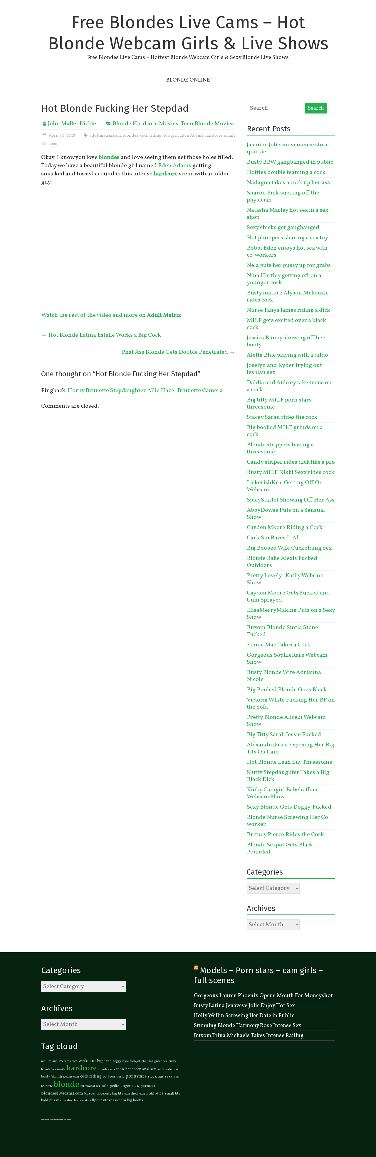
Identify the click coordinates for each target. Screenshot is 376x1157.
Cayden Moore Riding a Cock (285, 528)
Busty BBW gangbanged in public (290, 162)
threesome (104, 1094)
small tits (172, 1093)
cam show (131, 1094)
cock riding (151, 135)
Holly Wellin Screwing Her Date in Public (244, 1015)
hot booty (133, 1069)
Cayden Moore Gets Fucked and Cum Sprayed (288, 596)
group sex (160, 1061)
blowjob (135, 1061)
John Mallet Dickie (72, 124)
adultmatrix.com (105, 135)
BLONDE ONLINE (188, 80)
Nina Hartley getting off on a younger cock (284, 279)
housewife (58, 1069)
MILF (159, 1094)
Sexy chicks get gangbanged (283, 227)
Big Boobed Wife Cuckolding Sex (289, 548)
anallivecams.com (64, 1061)
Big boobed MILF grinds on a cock (285, 431)
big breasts (81, 1100)
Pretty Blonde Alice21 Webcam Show (286, 721)
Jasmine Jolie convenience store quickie (288, 148)
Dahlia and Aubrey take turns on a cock (289, 386)
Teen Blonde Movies (207, 124)
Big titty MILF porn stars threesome (279, 403)
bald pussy (50, 1100)
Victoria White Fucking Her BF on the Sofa (291, 703)
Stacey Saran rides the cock (282, 417)
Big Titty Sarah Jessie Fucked (284, 735)
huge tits (104, 1061)
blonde (66, 1085)
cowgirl (170, 135)
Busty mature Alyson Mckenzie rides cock (288, 296)
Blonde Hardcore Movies (145, 124)
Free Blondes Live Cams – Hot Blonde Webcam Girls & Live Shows (188, 33)
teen (53, 144)
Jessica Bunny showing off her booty (286, 341)
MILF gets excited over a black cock (286, 324)
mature (46, 1061)
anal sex (149, 1069)
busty (45, 1076)
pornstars (136, 1076)
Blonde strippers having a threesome (280, 448)
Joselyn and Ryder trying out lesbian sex (284, 369)
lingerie (127, 1086)
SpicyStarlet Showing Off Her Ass (291, 500)
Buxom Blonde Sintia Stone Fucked (282, 631)
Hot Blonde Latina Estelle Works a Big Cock (101, 335)
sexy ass (172, 1076)
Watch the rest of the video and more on (111, 315)
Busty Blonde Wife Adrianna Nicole (284, 676)
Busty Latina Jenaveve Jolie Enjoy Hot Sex (244, 1005)
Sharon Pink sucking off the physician (283, 196)
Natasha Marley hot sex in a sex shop (287, 213)
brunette (47, 1086)
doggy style (121, 1061)
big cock (89, 1094)
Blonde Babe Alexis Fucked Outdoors (282, 562)
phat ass (147, 1061)
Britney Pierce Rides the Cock (285, 835)
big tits (117, 1093)
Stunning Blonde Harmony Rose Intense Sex (247, 1025)
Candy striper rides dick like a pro (291, 462)
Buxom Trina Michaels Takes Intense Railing (248, 1035)
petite (114, 1086)
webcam (87, 1061)
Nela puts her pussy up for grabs (289, 265)
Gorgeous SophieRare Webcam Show (287, 658)
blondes (130, 135)
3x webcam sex (53, 1119)
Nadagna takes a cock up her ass (288, 183)
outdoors (109, 1077)
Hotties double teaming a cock (286, 172)
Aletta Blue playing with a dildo (287, 355)
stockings (156, 1076)
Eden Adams (191, 135)
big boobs (135, 1100)
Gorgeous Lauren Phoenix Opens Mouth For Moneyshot (263, 996)
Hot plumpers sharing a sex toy (287, 238)
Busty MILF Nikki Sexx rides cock (290, 472)
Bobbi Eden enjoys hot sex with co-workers (287, 251)
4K (137, 1086)
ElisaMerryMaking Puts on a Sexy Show (291, 613)
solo (104, 1086)
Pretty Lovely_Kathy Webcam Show (285, 579)
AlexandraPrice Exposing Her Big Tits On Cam (290, 748)
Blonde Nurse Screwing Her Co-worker (288, 821)
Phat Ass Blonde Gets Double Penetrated (178, 352)
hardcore (213, 135)
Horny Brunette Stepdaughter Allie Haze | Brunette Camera (145, 391)
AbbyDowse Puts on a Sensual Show (286, 513)
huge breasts (106, 1069)
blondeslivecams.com (62, 1093)
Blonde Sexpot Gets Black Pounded (280, 848)
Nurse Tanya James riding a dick (288, 310)
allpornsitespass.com (108, 1100)
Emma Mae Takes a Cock (278, 645)
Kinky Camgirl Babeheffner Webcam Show (282, 793)
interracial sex (90, 1086)
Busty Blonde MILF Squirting (64, 1119)
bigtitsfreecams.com (65, 1077)
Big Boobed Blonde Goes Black (287, 690)
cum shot (66, 1100)
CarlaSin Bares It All (273, 538)
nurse (120, 1077)
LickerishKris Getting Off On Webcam (285, 486)
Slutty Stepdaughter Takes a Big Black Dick (288, 776)
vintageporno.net (45, 1119)
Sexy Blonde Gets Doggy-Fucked (289, 807)
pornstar (147, 1086)
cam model (146, 1094)
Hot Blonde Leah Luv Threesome (289, 762)
